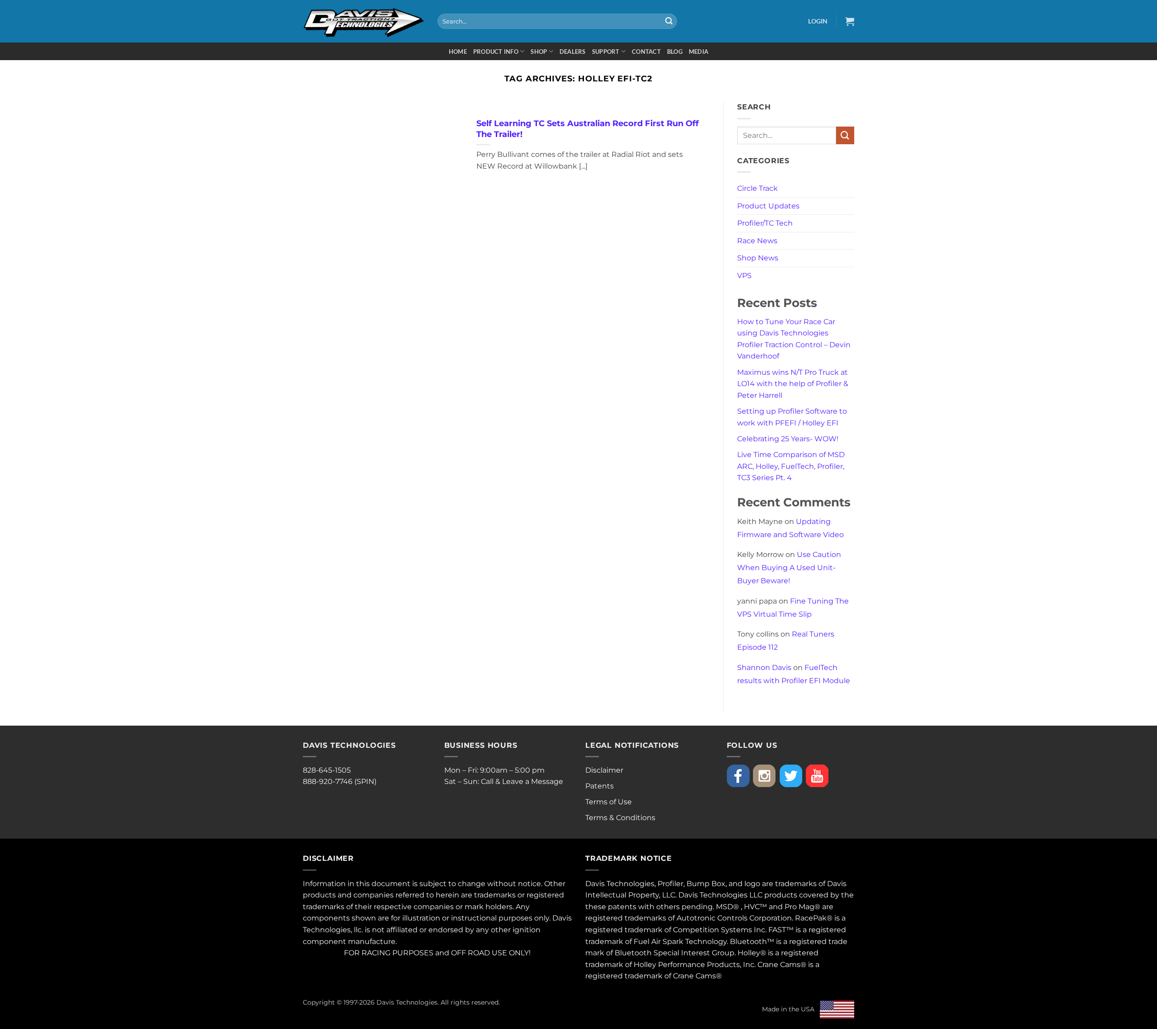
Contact (646, 51)
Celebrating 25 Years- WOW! (787, 438)
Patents (599, 786)
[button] (818, 21)
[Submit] (669, 21)
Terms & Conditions (620, 817)
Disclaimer (604, 770)
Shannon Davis (764, 667)
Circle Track (757, 188)
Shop (539, 51)
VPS (744, 275)
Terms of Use (608, 802)
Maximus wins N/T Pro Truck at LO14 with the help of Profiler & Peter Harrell (792, 384)
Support (606, 51)
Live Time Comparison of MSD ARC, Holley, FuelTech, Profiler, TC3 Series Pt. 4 (791, 466)
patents (622, 906)
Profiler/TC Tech (765, 223)
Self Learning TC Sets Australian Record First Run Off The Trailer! (587, 128)
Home (458, 51)
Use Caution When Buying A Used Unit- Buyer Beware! (789, 567)
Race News (757, 240)
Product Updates (768, 206)
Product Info (495, 51)
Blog (674, 51)
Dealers (573, 51)
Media (698, 51)
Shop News (757, 258)
